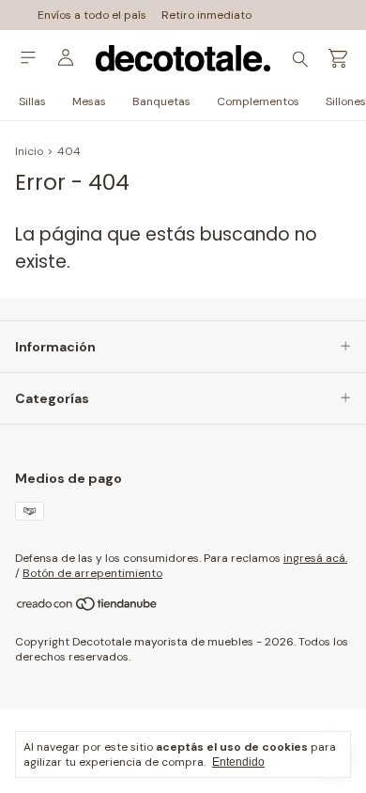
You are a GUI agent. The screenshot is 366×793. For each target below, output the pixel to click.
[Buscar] (300, 58)
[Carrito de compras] (337, 59)
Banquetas (161, 101)
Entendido (238, 762)
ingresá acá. (315, 558)
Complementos (258, 101)
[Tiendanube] (87, 608)
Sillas (32, 101)
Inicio (29, 151)
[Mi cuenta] (65, 58)
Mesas (89, 101)
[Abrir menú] (28, 58)
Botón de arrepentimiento (92, 573)
